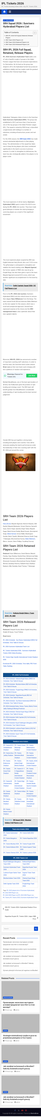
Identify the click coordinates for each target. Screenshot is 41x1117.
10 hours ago (9, 1071)
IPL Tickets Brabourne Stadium (6, 763)
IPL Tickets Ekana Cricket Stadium (7, 812)
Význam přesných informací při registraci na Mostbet (20, 970)
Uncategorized (7, 997)
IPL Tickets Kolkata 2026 (11, 847)
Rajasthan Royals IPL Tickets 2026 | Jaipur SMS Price (20, 917)
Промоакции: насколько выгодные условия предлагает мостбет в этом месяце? (19, 1004)
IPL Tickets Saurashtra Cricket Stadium (32, 755)
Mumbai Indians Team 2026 (11, 878)
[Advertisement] (20, 95)
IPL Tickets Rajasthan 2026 (28, 838)
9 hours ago (8, 1041)
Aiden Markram (30, 539)
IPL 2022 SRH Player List (10, 893)
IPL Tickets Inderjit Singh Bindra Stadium (19, 763)
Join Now (31, 376)
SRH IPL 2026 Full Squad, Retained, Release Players (19, 37)
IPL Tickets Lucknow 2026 (28, 852)
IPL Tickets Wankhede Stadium (6, 794)
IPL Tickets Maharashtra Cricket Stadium (32, 747)
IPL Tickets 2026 (12, 3)
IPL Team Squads (8, 20)
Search (36, 929)
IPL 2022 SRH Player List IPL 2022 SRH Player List (18, 895)
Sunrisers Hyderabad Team (29, 897)
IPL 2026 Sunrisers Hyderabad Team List (16, 646)
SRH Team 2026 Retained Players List (17, 42)
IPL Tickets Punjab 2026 (27, 844)
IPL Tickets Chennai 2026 (11, 852)
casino (5, 1030)
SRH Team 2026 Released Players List (17, 44)
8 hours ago (8, 1010)
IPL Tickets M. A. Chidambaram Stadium (8, 747)
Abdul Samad (11, 534)
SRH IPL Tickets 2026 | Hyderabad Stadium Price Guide (21, 908)
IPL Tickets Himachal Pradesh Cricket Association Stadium (32, 773)
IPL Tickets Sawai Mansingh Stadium (20, 747)
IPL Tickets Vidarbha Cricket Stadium (20, 801)
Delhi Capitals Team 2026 (11, 883)
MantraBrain (35, 1113)
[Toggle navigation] (10, 11)
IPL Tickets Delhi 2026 (27, 833)
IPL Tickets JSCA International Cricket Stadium (32, 763)
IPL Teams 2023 (15, 897)
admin (17, 1010)
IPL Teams (6, 897)
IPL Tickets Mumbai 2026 (11, 844)
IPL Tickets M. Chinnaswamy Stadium (7, 783)
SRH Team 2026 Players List (14, 40)
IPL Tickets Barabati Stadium (6, 801)
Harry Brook (7, 524)
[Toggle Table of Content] (33, 33)
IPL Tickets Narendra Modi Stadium (19, 755)
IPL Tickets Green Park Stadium (6, 771)
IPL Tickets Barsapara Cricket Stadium (32, 794)
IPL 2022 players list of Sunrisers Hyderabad (20, 890)
